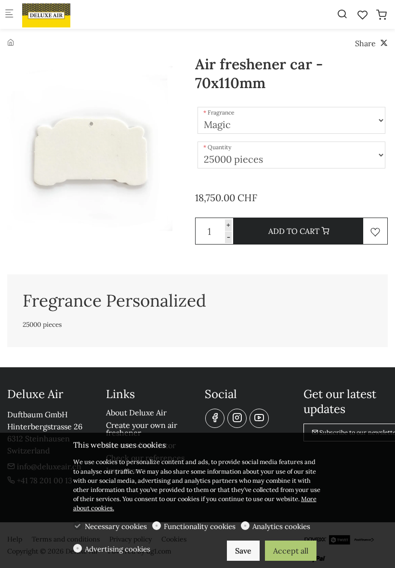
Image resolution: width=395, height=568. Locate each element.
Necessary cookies (116, 526)
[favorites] (362, 15)
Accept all (290, 550)
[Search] (342, 14)
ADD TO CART (294, 231)
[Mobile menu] (9, 15)
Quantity (219, 147)
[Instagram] (237, 418)
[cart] (381, 15)
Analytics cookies (281, 526)
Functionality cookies (200, 526)
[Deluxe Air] (60, 14)
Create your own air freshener (141, 429)
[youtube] (259, 418)
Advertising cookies (117, 549)
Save (243, 550)
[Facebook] (214, 418)
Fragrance (221, 112)
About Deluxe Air (136, 412)
